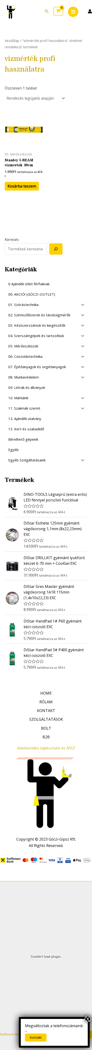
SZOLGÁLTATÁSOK (46, 719)
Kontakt (36, 1037)
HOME (46, 693)
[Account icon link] (90, 11)
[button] (47, 11)
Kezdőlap (12, 40)
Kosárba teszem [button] (22, 186)
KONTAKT (46, 710)
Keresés (12, 239)
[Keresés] (56, 249)
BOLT (46, 728)
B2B (46, 737)
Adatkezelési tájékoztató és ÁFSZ (46, 748)
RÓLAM (46, 701)
